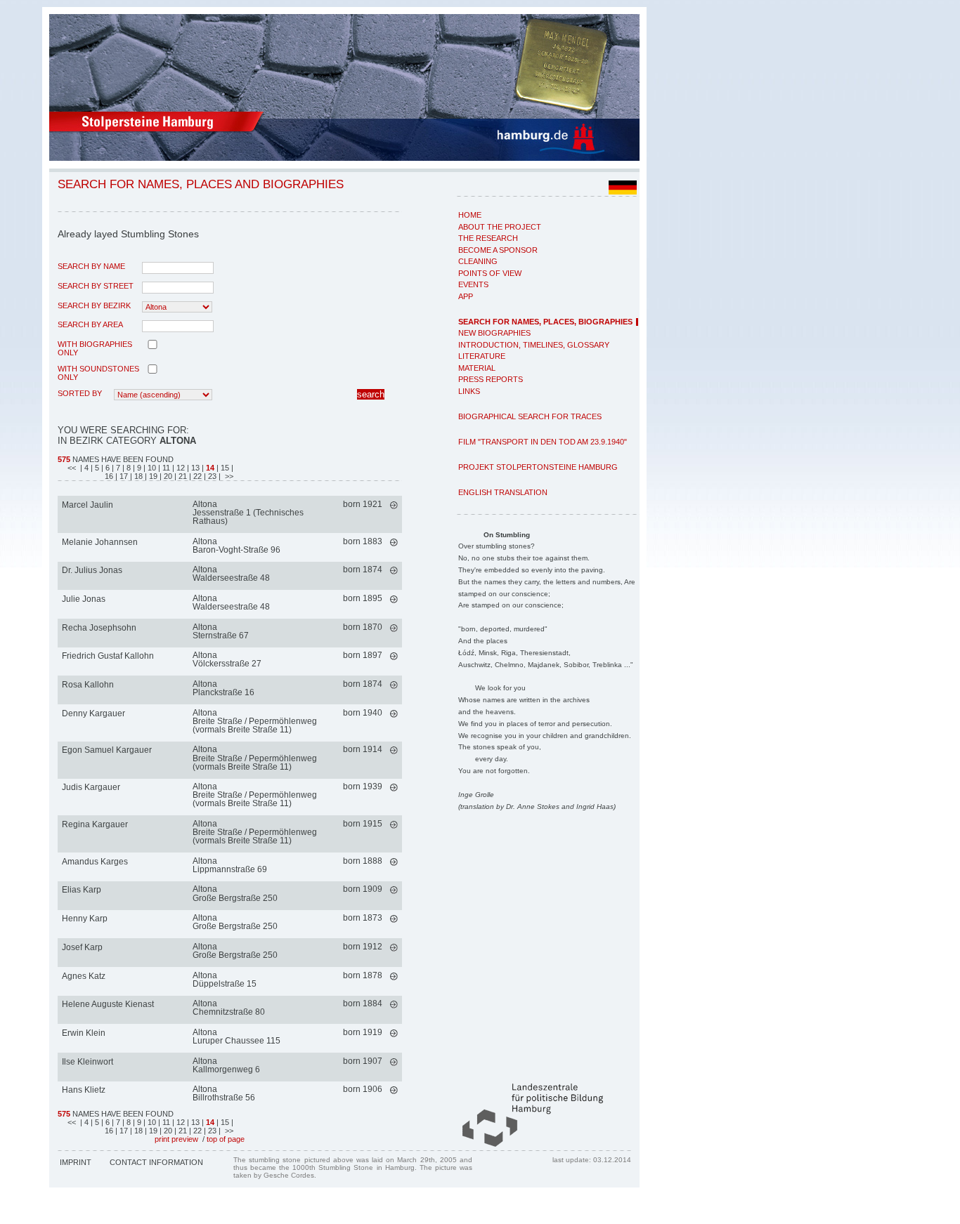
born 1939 (362, 786)
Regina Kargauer (95, 824)
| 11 (165, 467)
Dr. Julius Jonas (92, 570)
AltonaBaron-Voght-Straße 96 (236, 546)
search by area (90, 324)
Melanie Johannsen (100, 542)
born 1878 (362, 975)
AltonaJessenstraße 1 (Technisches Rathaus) (248, 512)
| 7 (117, 467)
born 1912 (362, 947)
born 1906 (362, 1089)
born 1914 (362, 749)
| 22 (196, 476)
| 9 (138, 467)
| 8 (127, 467)
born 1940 (362, 713)
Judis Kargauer (91, 787)
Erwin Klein (83, 1033)
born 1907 (362, 1061)
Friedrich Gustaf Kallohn (108, 656)
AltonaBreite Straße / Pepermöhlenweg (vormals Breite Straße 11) (255, 721)
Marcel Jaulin (87, 505)
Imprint (75, 1162)
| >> (226, 476)
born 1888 (362, 861)
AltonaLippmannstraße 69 (230, 865)
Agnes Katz (83, 976)
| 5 (96, 467)
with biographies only (95, 348)
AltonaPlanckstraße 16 (223, 688)
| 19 (152, 476)
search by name (91, 266)
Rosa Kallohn (88, 685)
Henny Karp (85, 918)
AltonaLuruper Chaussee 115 (236, 1036)
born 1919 (362, 1032)
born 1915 (362, 824)
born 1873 (362, 918)
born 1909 (362, 889)
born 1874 (362, 569)
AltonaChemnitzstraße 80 (229, 1008)
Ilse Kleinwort (87, 1062)
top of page (226, 1139)
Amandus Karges (95, 862)
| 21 (181, 476)
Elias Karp (81, 890)
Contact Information (156, 1162)
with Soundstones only (98, 372)
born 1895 (362, 598)
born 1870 (362, 627)
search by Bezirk (94, 305)
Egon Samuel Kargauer (107, 750)
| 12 (179, 467)
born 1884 (362, 1003)
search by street (96, 286)
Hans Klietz (83, 1090)
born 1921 (362, 504)
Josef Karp (82, 947)
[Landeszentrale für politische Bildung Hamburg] (525, 1144)
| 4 (84, 467)
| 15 (222, 467)
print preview (176, 1139)
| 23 (211, 476)
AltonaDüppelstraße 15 (225, 979)
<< (72, 467)
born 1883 (362, 541)
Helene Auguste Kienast (108, 1004)
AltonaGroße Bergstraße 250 (235, 893)
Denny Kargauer (93, 713)
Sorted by (80, 393)
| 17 (122, 476)
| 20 (167, 476)
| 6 (106, 467)
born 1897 (362, 655)
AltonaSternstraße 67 (221, 631)
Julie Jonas (83, 599)
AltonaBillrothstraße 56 (224, 1093)
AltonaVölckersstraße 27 (227, 659)
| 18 (137, 476)
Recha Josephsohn (99, 628)
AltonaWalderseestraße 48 (231, 574)
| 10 (150, 467)
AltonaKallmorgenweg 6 (226, 1065)
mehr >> (394, 505)
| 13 (194, 467)
